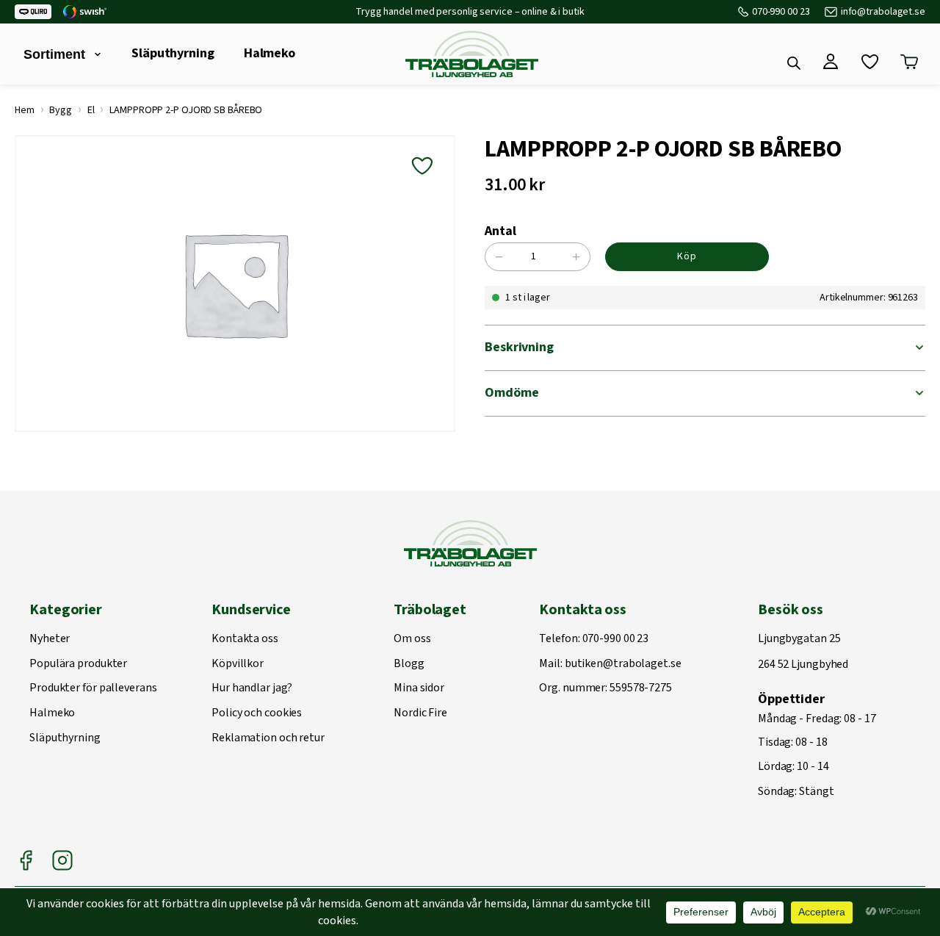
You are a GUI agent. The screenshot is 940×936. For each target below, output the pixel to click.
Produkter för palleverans (93, 688)
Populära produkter (78, 664)
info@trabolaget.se (883, 12)
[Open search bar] (794, 63)
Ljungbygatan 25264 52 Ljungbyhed (803, 652)
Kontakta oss (245, 639)
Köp (687, 256)
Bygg (60, 110)
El (91, 110)
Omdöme (511, 393)
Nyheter (49, 639)
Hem (25, 110)
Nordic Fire (420, 713)
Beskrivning (519, 347)
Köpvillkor (238, 664)
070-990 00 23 (781, 12)
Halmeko (269, 53)
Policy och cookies (257, 713)
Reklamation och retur (268, 738)
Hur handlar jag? (252, 688)
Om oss (412, 639)
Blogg (409, 664)
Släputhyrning (172, 53)
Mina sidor (419, 688)
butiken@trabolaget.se (623, 664)
